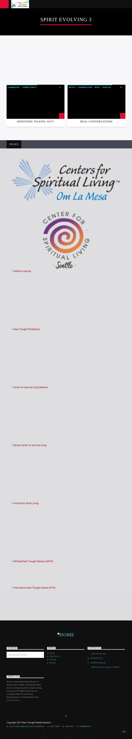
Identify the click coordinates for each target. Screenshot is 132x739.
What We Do (55, 656)
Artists (72, 87)
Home (52, 653)
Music (97, 87)
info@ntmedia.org (98, 662)
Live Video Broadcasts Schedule (27, 726)
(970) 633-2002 (96, 658)
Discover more (13, 700)
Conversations (85, 87)
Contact (53, 659)
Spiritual (106, 87)
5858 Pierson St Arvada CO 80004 (105, 667)
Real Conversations (96, 121)
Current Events (29, 87)
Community (85, 726)
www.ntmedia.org (98, 653)
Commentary (14, 87)
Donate (53, 663)
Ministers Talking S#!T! (35, 121)
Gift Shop (55, 726)
